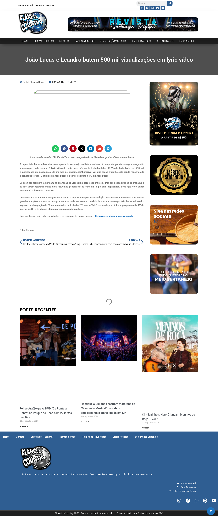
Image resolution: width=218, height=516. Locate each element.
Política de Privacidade (94, 436)
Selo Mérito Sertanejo (146, 436)
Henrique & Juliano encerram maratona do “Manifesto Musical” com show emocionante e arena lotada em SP (108, 408)
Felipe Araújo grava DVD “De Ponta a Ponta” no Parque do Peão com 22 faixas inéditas (46, 413)
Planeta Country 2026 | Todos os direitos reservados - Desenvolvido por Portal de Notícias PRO (109, 513)
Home (6, 436)
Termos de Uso (67, 436)
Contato (20, 436)
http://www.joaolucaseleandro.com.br (114, 216)
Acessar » (24, 426)
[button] (55, 148)
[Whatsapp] (152, 8)
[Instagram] (142, 8)
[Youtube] (163, 8)
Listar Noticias (120, 436)
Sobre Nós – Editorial (42, 436)
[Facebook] (147, 8)
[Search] (170, 3)
